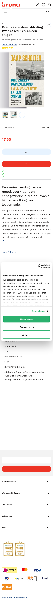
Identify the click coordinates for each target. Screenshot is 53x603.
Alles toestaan (26, 319)
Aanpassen (25, 327)
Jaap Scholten (9, 44)
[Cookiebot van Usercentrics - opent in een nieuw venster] (38, 266)
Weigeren (26, 335)
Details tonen (38, 311)
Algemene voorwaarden (14, 597)
